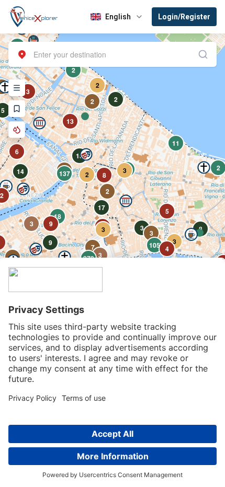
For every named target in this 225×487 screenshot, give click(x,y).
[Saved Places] (16, 108)
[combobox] (112, 54)
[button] (39, 123)
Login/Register (184, 17)
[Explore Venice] (16, 87)
